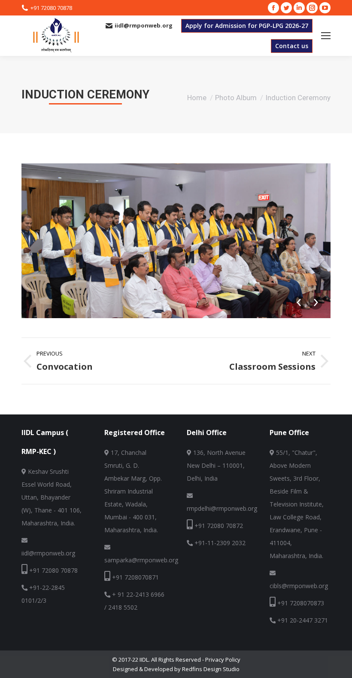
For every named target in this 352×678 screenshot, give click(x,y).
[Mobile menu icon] (326, 35)
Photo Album (236, 97)
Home (196, 97)
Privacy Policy (222, 659)
